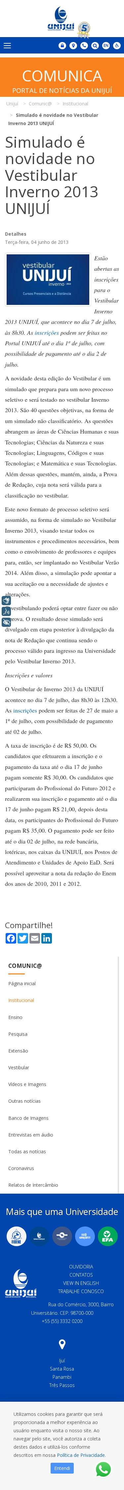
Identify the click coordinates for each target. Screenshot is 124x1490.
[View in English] (106, 46)
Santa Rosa (62, 1369)
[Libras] (6, 600)
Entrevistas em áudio (30, 1135)
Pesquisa (17, 1034)
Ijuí (62, 1360)
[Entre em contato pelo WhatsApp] (103, 1469)
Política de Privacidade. (81, 1455)
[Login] (62, 46)
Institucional (21, 1000)
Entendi (62, 1468)
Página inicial (22, 983)
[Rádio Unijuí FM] (85, 1236)
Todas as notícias (27, 1151)
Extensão (18, 1051)
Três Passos (62, 1385)
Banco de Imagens (28, 1118)
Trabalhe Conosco (81, 1291)
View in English (81, 1283)
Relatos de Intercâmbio (33, 1185)
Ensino (15, 1017)
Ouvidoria (81, 1267)
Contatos (81, 1275)
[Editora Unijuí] (39, 1236)
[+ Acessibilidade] (6, 622)
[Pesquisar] (95, 46)
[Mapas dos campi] (73, 46)
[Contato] (84, 46)
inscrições (47, 332)
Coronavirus (21, 1168)
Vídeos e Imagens (27, 1084)
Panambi (62, 1377)
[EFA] (108, 1236)
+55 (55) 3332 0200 (62, 1321)
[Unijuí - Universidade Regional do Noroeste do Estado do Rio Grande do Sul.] (62, 19)
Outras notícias (24, 1101)
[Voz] (6, 611)
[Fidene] (16, 1236)
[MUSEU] (62, 1236)
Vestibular (18, 1067)
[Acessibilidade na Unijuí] (117, 46)
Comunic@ (25, 965)
